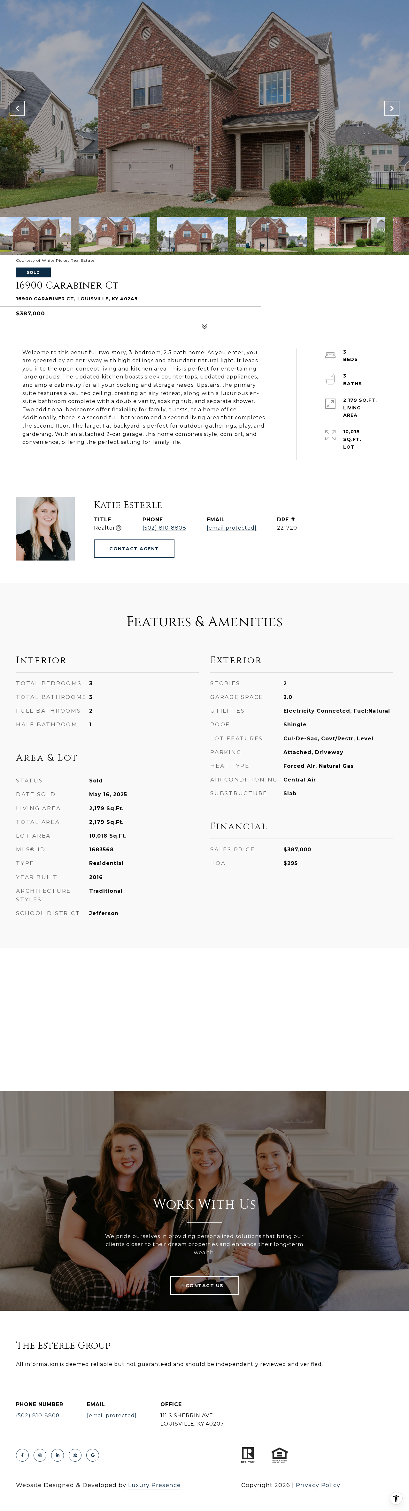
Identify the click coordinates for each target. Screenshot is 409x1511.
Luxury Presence (154, 1485)
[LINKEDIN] (57, 1455)
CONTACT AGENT (134, 549)
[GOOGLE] (92, 1455)
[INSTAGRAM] (40, 1455)
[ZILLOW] (75, 1455)
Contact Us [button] (205, 1285)
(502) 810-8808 (164, 528)
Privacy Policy (318, 1485)
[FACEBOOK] (22, 1455)
